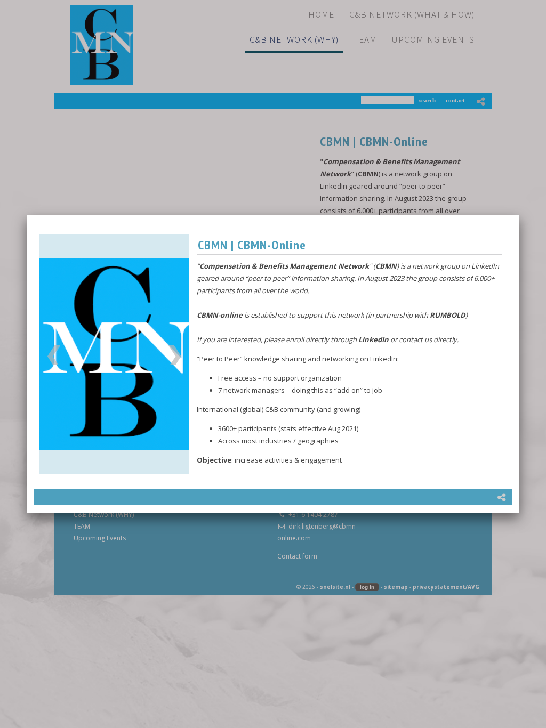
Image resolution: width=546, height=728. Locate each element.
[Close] (519, 214)
